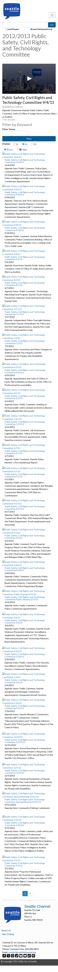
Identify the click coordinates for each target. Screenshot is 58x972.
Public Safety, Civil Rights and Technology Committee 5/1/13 (25, 475)
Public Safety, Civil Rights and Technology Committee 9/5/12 (25, 864)
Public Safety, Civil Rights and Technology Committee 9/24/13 (25, 193)
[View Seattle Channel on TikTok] (17, 955)
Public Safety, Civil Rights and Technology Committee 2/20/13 (25, 655)
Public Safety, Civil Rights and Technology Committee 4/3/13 (25, 536)
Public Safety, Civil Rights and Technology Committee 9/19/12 (25, 823)
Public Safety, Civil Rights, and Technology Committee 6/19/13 (25, 371)
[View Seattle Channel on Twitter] (8, 955)
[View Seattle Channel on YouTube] (25, 955)
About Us (6, 930)
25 (26, 144)
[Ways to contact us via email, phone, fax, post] (33, 955)
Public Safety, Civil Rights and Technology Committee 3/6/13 (25, 621)
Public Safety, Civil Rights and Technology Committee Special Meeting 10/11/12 (25, 800)
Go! (52, 24)
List (11, 149)
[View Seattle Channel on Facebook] (4, 955)
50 (35, 144)
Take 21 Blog (8, 934)
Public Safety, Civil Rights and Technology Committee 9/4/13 (25, 258)
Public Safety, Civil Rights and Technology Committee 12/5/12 (25, 771)
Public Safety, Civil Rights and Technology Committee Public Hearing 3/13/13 (25, 598)
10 (17, 144)
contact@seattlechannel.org (22, 952)
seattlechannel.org (42, 29)
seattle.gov (13, 29)
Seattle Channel (37, 906)
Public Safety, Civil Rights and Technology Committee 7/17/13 (25, 313)
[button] (29, 78)
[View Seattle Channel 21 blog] (29, 955)
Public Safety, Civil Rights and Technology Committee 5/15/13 (25, 422)
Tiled (24, 149)
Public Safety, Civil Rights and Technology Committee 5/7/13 (25, 452)
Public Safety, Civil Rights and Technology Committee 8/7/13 (25, 283)
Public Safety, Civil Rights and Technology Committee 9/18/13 (25, 228)
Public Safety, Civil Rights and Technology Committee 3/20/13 (25, 569)
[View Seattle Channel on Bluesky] (21, 955)
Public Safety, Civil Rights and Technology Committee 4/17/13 (25, 507)
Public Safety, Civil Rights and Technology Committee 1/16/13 (25, 707)
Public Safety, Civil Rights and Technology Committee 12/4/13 (25, 161)
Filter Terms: (9, 129)
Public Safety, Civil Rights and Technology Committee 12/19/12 (25, 740)
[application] (29, 79)
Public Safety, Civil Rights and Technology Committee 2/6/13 (25, 681)
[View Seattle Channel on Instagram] (13, 955)
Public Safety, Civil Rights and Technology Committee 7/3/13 (25, 342)
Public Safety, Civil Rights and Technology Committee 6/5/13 (25, 397)
